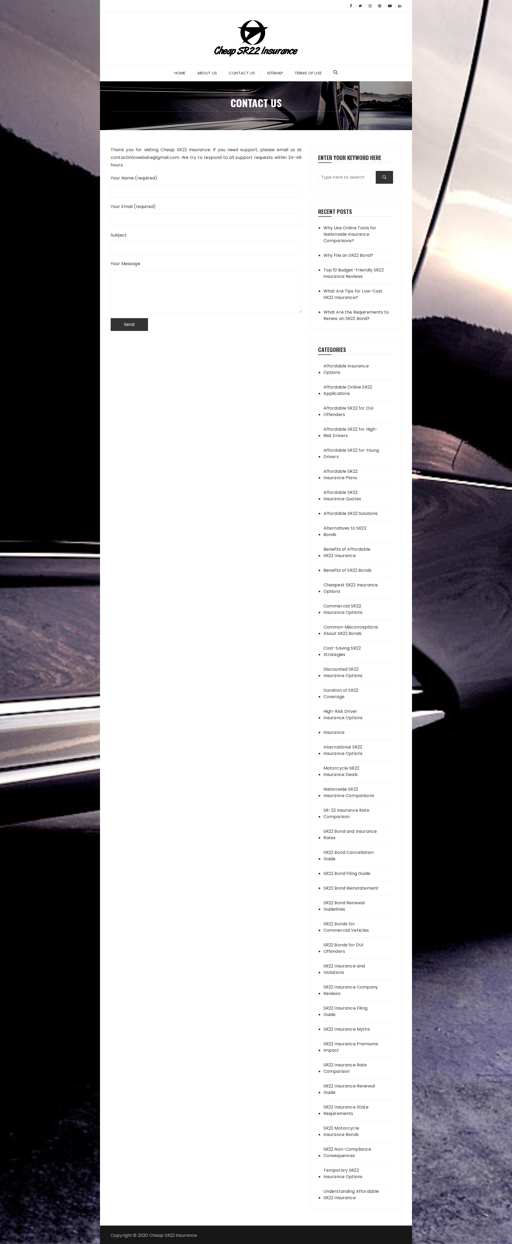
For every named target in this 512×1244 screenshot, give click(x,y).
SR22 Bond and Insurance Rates (350, 834)
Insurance (334, 732)
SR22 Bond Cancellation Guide (348, 855)
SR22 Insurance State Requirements (346, 1110)
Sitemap (275, 73)
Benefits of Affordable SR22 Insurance (346, 552)
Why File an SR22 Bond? (348, 255)
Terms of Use (308, 73)
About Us (207, 73)
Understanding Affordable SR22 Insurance (351, 1194)
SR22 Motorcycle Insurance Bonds (341, 1131)
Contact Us (242, 73)
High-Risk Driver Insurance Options (343, 714)
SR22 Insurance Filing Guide (345, 1011)
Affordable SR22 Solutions (350, 513)
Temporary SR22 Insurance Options (343, 1173)
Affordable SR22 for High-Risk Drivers (350, 432)
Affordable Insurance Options (346, 369)
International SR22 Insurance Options (343, 750)
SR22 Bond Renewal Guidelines (344, 906)
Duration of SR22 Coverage (340, 693)
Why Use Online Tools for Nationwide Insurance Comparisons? (350, 234)
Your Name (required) (134, 178)
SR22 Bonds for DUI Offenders (343, 948)
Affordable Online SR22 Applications (347, 390)
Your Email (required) (133, 206)
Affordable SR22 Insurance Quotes (342, 495)
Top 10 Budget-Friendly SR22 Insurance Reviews (353, 273)
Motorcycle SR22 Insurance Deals (341, 771)
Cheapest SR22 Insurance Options (350, 588)
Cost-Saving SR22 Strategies (342, 651)
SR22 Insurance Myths (346, 1029)
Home (180, 73)
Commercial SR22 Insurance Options (343, 609)
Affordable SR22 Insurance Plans (340, 474)
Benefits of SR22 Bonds (347, 570)
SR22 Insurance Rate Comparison (345, 1068)
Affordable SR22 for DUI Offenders (348, 411)
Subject (119, 235)
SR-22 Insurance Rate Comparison (346, 813)
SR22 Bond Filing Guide (346, 873)
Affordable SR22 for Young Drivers (351, 453)
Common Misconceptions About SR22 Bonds (350, 630)
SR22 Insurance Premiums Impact (350, 1047)
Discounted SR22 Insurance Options (343, 672)
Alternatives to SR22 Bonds (344, 531)
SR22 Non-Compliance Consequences (347, 1152)
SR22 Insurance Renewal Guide (349, 1089)
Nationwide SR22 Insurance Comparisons (348, 792)
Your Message (125, 264)
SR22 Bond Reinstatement (350, 888)
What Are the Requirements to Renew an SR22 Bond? (356, 315)
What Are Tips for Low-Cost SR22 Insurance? (353, 294)
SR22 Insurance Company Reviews (350, 990)
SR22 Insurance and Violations (344, 969)
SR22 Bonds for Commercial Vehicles (346, 927)
